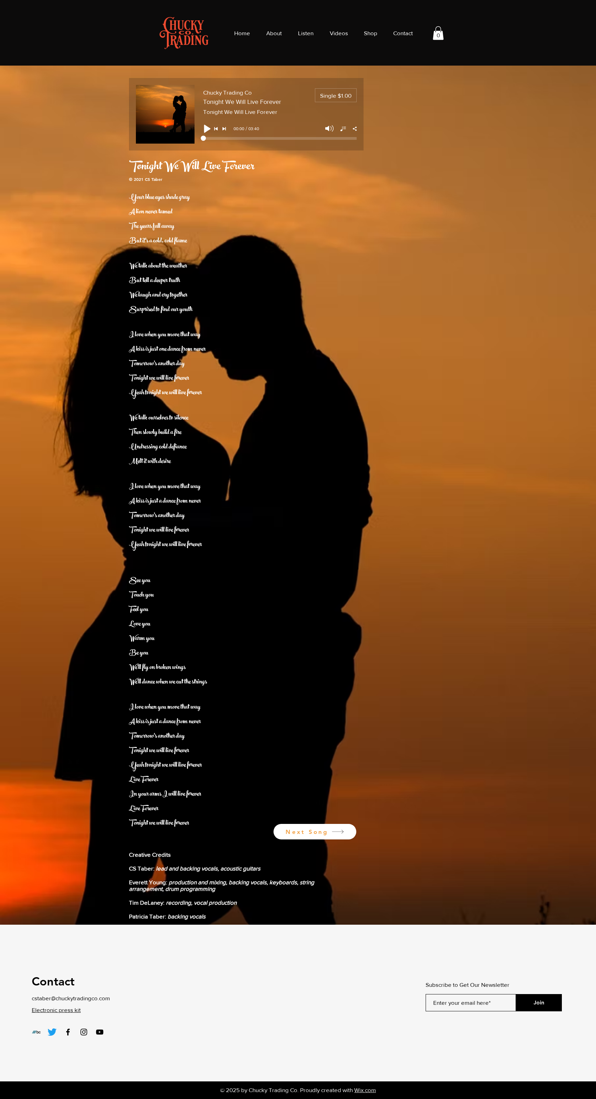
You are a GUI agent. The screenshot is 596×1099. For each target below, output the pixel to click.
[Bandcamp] (36, 1032)
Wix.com (365, 1090)
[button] (438, 33)
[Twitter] (52, 1032)
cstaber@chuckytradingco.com (71, 998)
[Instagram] (83, 1032)
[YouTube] (99, 1032)
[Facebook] (67, 1032)
